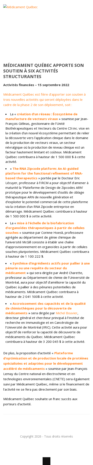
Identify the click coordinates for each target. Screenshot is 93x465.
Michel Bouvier (66, 313)
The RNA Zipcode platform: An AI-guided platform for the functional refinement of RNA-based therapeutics (44, 173)
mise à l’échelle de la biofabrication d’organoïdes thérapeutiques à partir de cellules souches (45, 228)
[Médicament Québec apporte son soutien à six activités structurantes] (46, 35)
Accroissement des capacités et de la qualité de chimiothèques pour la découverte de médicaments (45, 308)
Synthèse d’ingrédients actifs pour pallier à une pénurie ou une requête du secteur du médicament (47, 268)
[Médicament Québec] (26, 27)
